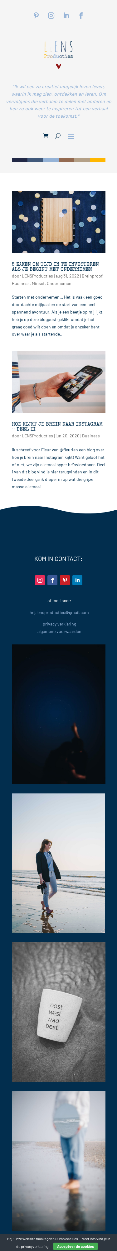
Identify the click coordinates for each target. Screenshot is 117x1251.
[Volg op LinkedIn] (66, 15)
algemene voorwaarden (59, 631)
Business (21, 283)
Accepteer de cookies (75, 1246)
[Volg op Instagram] (51, 15)
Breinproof (92, 275)
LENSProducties (37, 275)
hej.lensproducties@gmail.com (59, 612)
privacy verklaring (59, 623)
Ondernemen (59, 283)
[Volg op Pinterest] (36, 15)
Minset (38, 283)
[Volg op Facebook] (81, 15)
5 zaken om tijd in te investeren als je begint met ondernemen (55, 267)
